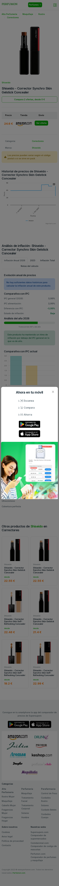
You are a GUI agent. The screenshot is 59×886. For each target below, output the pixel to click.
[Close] (52, 391)
